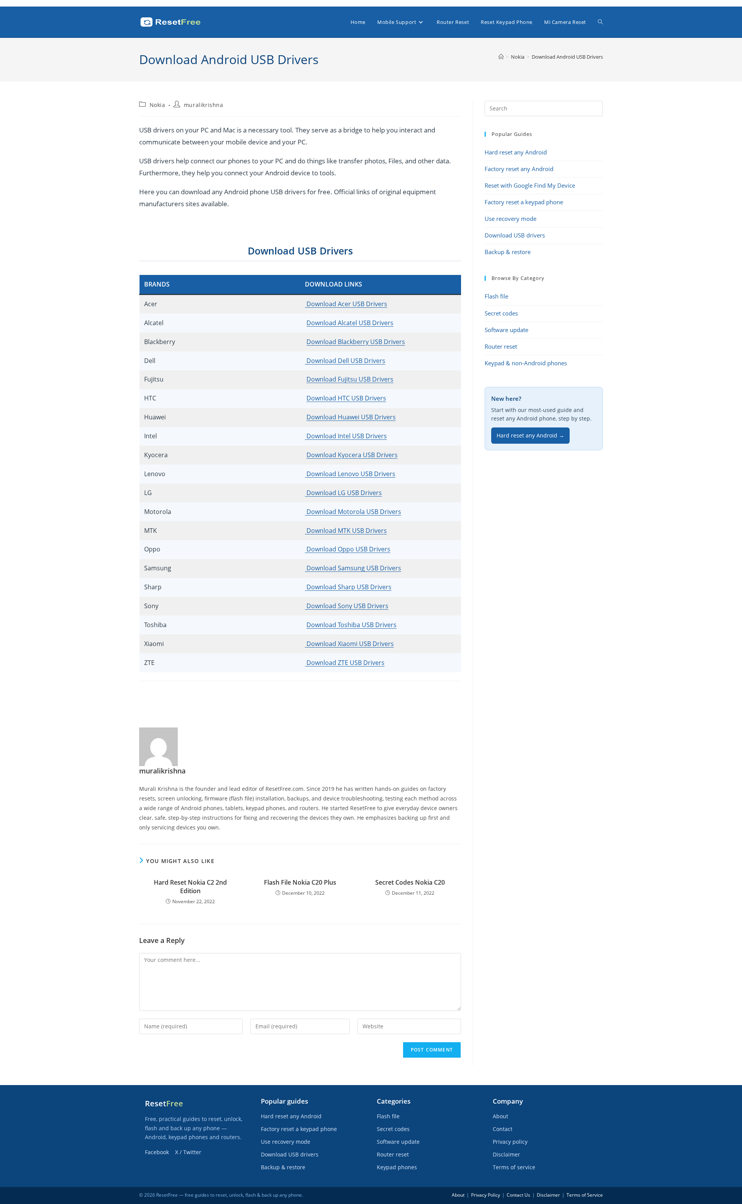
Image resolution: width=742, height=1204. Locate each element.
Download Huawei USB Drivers (351, 417)
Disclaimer (506, 1154)
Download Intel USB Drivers (346, 436)
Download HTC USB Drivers (346, 398)
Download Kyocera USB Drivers (352, 455)
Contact (502, 1129)
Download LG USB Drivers (343, 492)
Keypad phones (397, 1167)
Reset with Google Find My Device (530, 185)
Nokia (157, 105)
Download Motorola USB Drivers (353, 511)
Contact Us (518, 1195)
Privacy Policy (485, 1195)
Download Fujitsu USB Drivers (349, 379)
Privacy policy (510, 1141)
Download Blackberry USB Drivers (355, 341)
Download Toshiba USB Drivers (351, 625)
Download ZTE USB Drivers (345, 662)
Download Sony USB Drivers (346, 606)
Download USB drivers (515, 235)
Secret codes (501, 313)
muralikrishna (203, 105)
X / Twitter (188, 1152)
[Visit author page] (158, 746)
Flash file (496, 296)
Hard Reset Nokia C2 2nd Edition (190, 886)
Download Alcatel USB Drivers (349, 323)
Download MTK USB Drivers (346, 530)
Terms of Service (585, 1195)
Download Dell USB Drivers (345, 360)
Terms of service (514, 1167)
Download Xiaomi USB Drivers (349, 643)
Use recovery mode (510, 218)
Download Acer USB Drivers (346, 304)
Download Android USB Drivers (567, 56)
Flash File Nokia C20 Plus (300, 882)
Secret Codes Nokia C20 (410, 882)
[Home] (501, 56)
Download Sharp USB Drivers (348, 587)
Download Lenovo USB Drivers (350, 474)
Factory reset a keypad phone (524, 202)
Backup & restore (508, 252)
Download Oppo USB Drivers (347, 549)
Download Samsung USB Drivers (353, 568)
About (500, 1116)
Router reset (501, 346)
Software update (506, 330)
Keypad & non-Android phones (526, 363)
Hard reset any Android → (530, 435)
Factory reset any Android (519, 169)
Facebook (157, 1152)
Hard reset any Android (516, 152)
